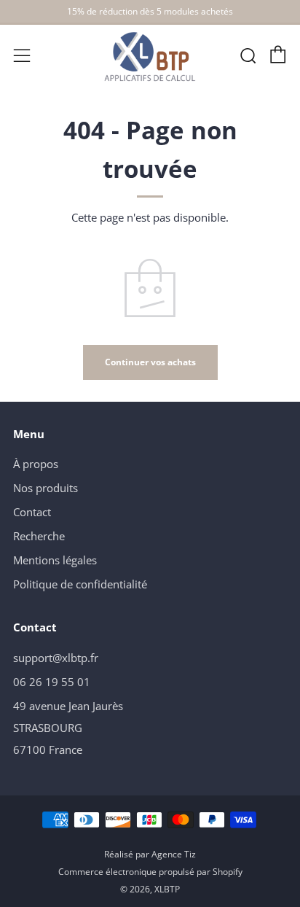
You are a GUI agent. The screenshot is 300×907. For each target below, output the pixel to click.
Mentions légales (55, 560)
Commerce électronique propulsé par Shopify (150, 871)
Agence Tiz (173, 854)
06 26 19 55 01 (51, 681)
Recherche (39, 536)
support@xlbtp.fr (55, 657)
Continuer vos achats (150, 362)
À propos (35, 463)
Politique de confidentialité (80, 584)
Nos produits (45, 487)
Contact (32, 512)
